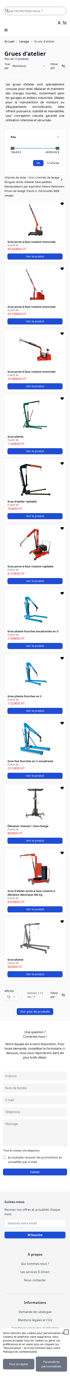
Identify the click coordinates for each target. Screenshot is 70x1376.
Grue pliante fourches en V (24, 696)
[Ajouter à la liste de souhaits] (62, 204)
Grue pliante (15, 436)
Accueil (9, 41)
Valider (35, 1172)
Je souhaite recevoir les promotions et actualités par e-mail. (35, 1159)
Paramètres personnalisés (51, 1364)
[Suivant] (63, 180)
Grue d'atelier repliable (22, 501)
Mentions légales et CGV (35, 1320)
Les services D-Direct (35, 1272)
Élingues (10, 182)
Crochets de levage (47, 177)
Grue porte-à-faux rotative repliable (30, 566)
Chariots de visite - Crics (19, 177)
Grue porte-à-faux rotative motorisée (31, 242)
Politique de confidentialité (20, 1351)
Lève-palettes (43, 182)
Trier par (7, 66)
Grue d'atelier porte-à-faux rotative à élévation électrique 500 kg (31, 892)
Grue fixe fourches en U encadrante (30, 761)
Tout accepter (18, 1364)
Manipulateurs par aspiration (23, 186)
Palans (46, 186)
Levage (24, 41)
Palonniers (57, 186)
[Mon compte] (59, 23)
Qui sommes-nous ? (35, 1264)
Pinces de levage (15, 191)
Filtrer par (54, 66)
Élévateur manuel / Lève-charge (27, 826)
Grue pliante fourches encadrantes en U (33, 631)
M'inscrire (35, 1235)
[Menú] (6, 30)
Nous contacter (35, 1280)
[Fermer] (66, 1332)
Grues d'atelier (25, 182)
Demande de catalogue (35, 1312)
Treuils (30, 191)
